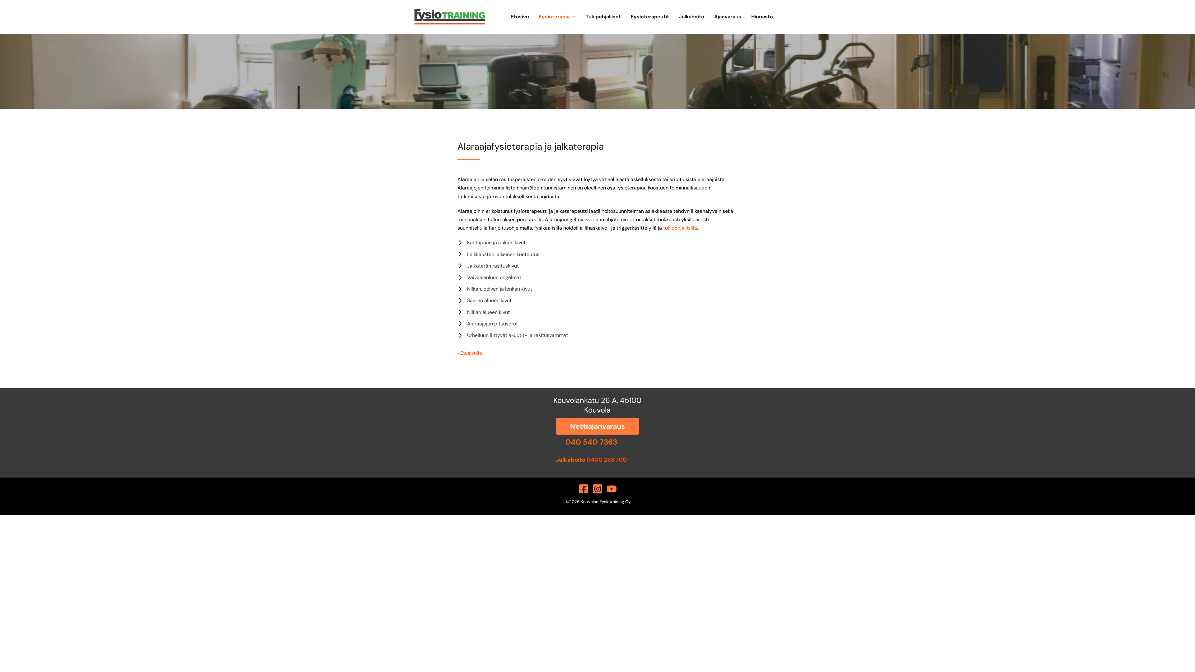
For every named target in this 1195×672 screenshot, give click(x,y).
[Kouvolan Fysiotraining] (450, 16)
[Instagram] (598, 489)
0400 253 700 (607, 460)
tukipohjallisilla (680, 228)
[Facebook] (584, 489)
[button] (572, 17)
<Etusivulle (469, 353)
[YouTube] (612, 489)
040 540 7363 (591, 442)
